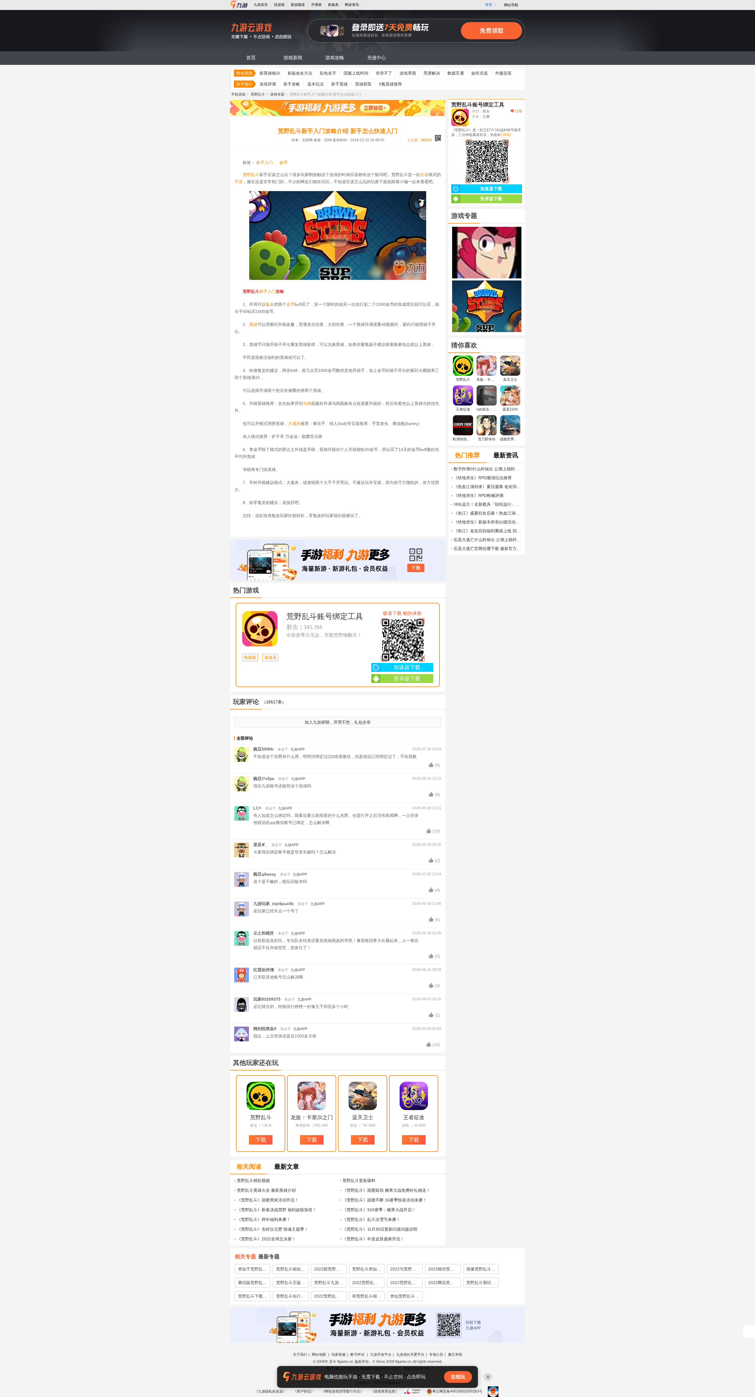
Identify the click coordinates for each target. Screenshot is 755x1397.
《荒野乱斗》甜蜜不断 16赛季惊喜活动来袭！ (384, 1200)
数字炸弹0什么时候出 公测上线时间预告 (488, 469)
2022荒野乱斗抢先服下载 (327, 1297)
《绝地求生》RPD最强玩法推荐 (483, 477)
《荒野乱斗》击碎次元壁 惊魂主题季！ (272, 1229)
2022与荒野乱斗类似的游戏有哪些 (404, 1270)
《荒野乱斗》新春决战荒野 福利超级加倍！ (276, 1209)
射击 (292, 627)
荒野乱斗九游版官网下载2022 (328, 1283)
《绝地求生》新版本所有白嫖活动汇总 (488, 522)
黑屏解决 (432, 73)
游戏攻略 (334, 57)
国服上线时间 (356, 73)
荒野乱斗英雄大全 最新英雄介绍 (266, 1190)
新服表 (333, 5)
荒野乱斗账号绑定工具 (324, 616)
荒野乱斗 (258, 94)
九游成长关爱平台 (410, 1354)
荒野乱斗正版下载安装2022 (290, 1283)
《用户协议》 (303, 1391)
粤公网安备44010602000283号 (457, 1391)
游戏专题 (277, 94)
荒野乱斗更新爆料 (358, 1180)
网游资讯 (352, 5)
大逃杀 (294, 423)
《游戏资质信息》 (384, 1391)
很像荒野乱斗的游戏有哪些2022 (480, 1270)
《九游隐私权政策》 (270, 1391)
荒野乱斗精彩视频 (253, 1180)
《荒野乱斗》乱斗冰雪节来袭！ (371, 1219)
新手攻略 (291, 84)
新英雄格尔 (270, 73)
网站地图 (319, 1354)
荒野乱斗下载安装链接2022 (252, 1297)
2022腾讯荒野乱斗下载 (441, 1283)
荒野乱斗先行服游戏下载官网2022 (290, 1297)
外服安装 (503, 73)
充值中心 (376, 57)
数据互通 (455, 73)
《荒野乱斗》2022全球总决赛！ (266, 1239)
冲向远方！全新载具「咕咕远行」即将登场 (488, 504)
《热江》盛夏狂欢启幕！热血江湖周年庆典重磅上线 (488, 513)
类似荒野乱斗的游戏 (404, 1297)
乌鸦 (307, 403)
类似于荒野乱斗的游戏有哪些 (252, 1270)
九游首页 (261, 5)
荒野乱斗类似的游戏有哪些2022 (366, 1270)
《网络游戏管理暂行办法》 (342, 1391)
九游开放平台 (380, 1354)
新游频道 (298, 5)
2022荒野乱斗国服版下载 (403, 1283)
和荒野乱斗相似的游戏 (366, 1297)
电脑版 (250, 657)
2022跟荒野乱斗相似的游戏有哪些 (328, 1270)
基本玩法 (315, 84)
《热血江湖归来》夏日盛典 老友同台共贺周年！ (488, 486)
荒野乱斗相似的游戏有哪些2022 (290, 1270)
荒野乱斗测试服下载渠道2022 (480, 1283)
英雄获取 (363, 84)
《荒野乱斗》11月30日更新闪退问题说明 (379, 1229)
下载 (416, 568)
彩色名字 (328, 73)
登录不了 (384, 73)
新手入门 (264, 162)
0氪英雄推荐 (390, 84)
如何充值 (479, 73)
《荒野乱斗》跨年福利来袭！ (263, 1219)
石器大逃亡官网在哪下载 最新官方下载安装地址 (488, 548)
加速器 (270, 657)
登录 (488, 5)
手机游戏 (238, 94)
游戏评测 (268, 84)
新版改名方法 (300, 73)
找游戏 (279, 5)
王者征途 (413, 1117)
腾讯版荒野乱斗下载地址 (252, 1283)
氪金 (270, 304)
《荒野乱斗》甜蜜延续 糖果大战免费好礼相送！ (386, 1190)
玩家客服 (338, 1354)
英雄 (253, 324)
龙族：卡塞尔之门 (311, 1117)
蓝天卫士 (362, 1117)
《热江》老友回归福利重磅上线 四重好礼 (488, 530)
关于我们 (300, 1354)
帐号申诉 (357, 1354)
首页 (251, 57)
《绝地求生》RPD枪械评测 (478, 495)
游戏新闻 (292, 57)
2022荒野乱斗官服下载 (365, 1283)
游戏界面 (408, 73)
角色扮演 (303, 1125)
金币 (283, 162)
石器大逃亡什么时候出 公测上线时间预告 (488, 539)
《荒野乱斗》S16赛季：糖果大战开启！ (379, 1209)
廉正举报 (455, 1354)
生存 (424, 174)
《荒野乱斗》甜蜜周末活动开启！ (268, 1200)
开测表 (316, 5)
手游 (238, 181)
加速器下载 (407, 667)
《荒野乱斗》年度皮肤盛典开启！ (373, 1239)
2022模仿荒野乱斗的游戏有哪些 (442, 1270)
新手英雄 (339, 84)
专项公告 (436, 1354)
